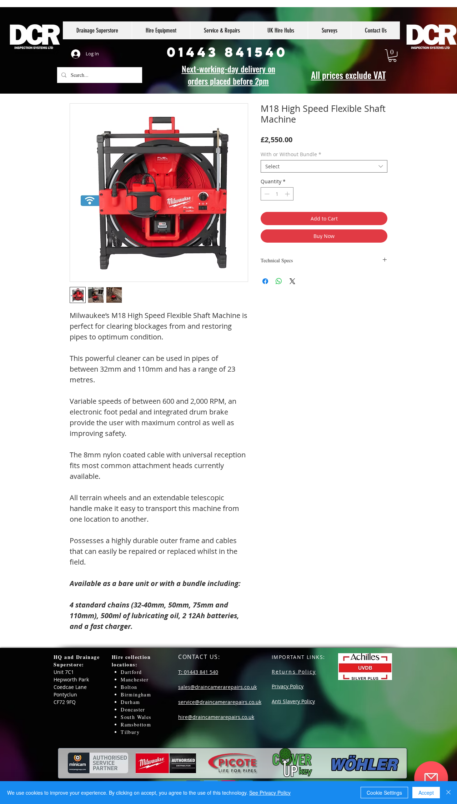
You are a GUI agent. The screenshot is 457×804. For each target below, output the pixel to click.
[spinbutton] (277, 194)
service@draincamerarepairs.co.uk (219, 702)
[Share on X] (292, 281)
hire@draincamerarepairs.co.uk (216, 717)
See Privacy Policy (270, 792)
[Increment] (287, 194)
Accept (426, 792)
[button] (392, 55)
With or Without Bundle (291, 154)
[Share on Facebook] (265, 281)
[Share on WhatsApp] (279, 281)
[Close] (448, 792)
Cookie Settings (384, 792)
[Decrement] (266, 194)
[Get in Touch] (431, 778)
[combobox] (324, 166)
